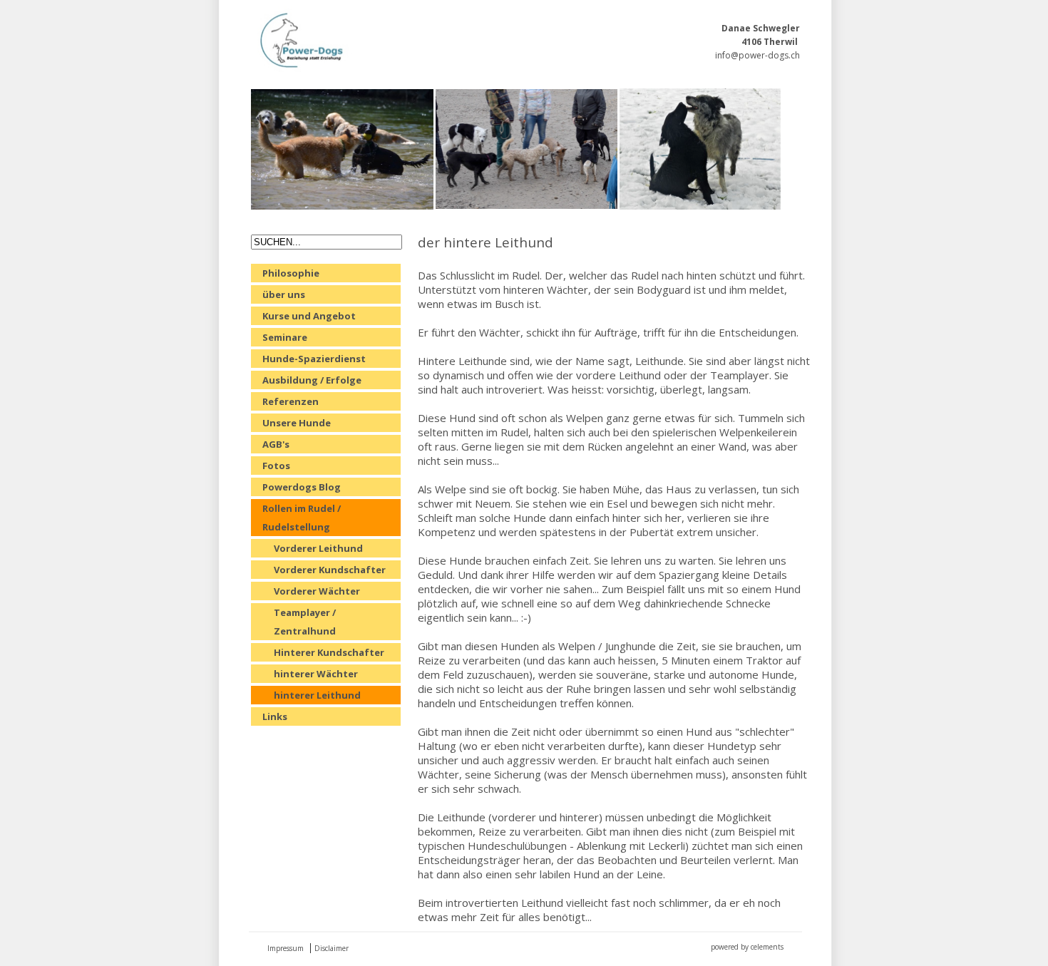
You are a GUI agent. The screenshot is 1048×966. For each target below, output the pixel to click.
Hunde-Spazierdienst (314, 358)
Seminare (284, 337)
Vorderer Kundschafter (330, 569)
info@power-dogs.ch (757, 55)
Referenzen (290, 401)
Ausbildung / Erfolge (311, 380)
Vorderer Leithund (318, 548)
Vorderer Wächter (317, 591)
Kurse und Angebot (309, 315)
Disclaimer (331, 948)
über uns (283, 294)
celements (767, 947)
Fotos (276, 465)
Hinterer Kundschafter (329, 652)
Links (274, 716)
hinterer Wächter (316, 673)
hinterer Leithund (317, 695)
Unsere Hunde (296, 422)
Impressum (285, 948)
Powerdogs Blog (301, 487)
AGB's (275, 444)
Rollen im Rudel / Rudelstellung (301, 517)
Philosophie (290, 273)
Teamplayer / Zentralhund (305, 621)
